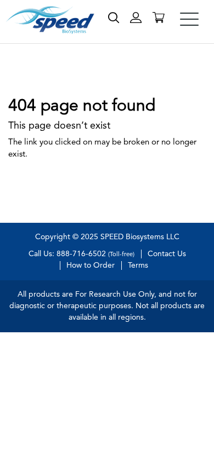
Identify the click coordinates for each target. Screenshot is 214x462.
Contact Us (167, 254)
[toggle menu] (189, 19)
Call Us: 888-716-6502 (81, 254)
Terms (138, 265)
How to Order (90, 265)
